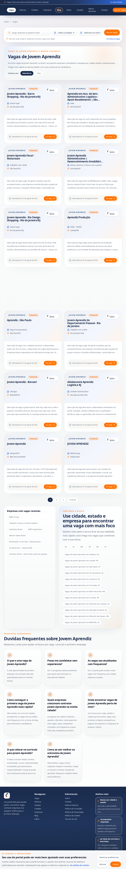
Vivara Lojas (15, 103)
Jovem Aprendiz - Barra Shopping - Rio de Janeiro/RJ (23, 95)
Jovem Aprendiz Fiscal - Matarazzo (20, 157)
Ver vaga (49, 137)
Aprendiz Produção (78, 217)
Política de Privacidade (74, 812)
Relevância (26, 73)
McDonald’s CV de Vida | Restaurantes (25, 541)
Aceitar (115, 864)
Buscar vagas (112, 32)
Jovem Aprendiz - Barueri (22, 382)
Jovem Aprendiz (16, 443)
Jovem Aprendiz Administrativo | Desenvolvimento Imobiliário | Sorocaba (84, 160)
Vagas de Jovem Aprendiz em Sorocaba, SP (82, 585)
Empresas (47, 10)
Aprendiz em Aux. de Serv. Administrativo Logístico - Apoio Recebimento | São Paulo (82, 98)
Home (6, 22)
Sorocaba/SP (75, 168)
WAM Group (75, 453)
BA (97, 547)
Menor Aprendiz (92, 10)
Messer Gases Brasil (17, 535)
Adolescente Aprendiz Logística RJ (80, 383)
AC (66, 547)
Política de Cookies (72, 815)
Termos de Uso (71, 819)
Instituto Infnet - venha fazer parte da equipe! (28, 554)
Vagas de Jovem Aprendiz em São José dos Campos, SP (87, 604)
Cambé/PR (74, 230)
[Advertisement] (63, 289)
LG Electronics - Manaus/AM (20, 548)
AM (81, 547)
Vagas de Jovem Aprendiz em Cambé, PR (81, 560)
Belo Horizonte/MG (17, 457)
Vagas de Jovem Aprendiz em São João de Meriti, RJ (86, 610)
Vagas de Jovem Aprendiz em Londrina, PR (82, 579)
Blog (59, 10)
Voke (72, 103)
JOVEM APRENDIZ (78, 443)
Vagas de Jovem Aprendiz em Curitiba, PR (82, 597)
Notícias (22, 10)
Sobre (68, 10)
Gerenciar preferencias (109, 857)
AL (74, 547)
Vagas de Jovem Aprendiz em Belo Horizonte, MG (85, 591)
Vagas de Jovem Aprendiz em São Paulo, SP (82, 567)
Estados (104, 10)
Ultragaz (13, 391)
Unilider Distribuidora (79, 391)
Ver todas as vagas (113, 39)
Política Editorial (71, 805)
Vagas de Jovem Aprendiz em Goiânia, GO (82, 554)
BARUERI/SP (15, 395)
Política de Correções (73, 808)
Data (39, 73)
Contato (80, 10)
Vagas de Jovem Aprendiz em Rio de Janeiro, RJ (84, 573)
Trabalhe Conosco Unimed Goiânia (23, 523)
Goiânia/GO (75, 457)
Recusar (103, 864)
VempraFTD (14, 453)
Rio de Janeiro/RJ (17, 107)
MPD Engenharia (35, 529)
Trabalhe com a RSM (18, 165)
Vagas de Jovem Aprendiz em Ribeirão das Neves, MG (87, 616)
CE (105, 547)
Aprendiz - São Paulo (19, 320)
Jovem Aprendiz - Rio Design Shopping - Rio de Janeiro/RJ (23, 219)
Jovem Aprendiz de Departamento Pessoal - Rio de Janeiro (84, 323)
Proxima (73, 500)
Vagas (11, 10)
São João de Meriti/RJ (78, 395)
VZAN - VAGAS (76, 227)
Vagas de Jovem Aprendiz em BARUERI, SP (82, 622)
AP (90, 547)
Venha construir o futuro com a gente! (86, 165)
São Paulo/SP (75, 107)
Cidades (34, 10)
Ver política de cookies (79, 865)
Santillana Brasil (16, 529)
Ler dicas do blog (116, 2)
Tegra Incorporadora (18, 330)
